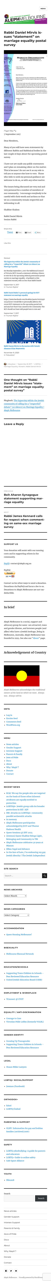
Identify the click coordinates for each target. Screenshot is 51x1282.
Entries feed (12, 718)
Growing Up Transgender (18, 1041)
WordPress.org (13, 725)
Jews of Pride (12, 757)
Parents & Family (14, 754)
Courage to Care (13, 1018)
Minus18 (10, 1180)
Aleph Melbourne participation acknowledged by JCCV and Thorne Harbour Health (22, 826)
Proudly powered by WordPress (31, 1277)
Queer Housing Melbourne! (19, 934)
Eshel (8, 1105)
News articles (12, 744)
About (36, 638)
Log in (9, 715)
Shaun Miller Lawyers (16, 1067)
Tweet (10, 232)
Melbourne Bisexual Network (20, 954)
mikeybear (11, 364)
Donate (9, 770)
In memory (11, 819)
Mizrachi (22, 366)
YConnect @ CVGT (14, 999)
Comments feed (13, 722)
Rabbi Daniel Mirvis (33, 366)
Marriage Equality (11, 366)
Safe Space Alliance (15, 1161)
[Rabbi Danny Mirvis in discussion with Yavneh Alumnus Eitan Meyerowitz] (24, 331)
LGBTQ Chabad (13, 1109)
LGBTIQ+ (37, 364)
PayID (6, 563)
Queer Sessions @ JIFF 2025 (19, 832)
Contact (10, 774)
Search (7, 1193)
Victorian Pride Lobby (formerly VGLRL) (25, 1022)
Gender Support (13, 747)
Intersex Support (14, 751)
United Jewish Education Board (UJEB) (24, 980)
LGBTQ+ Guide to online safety (20, 1157)
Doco (8, 761)
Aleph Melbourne (10, 1277)
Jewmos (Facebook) (15, 1086)
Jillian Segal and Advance (18, 849)
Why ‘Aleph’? (12, 767)
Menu (43, 8)
